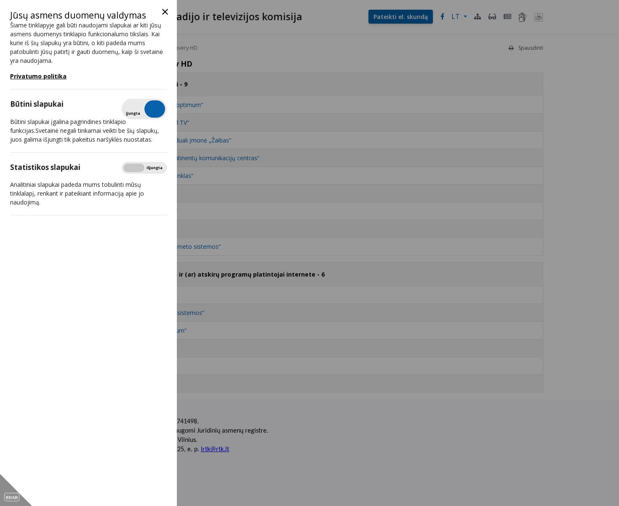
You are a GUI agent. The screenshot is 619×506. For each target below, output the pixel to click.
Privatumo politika (38, 76)
